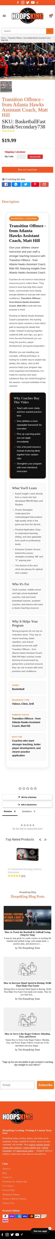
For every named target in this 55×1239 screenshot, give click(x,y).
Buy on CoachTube (27, 169)
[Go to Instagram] (23, 2)
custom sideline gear (31, 1148)
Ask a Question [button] (29, 804)
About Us (6, 1169)
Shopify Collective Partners (14, 1199)
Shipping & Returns (11, 1194)
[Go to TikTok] (37, 2)
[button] (41, 839)
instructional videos (24, 1151)
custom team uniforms (12, 1148)
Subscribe (45, 1085)
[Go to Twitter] (28, 2)
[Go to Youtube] (33, 2)
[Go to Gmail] (44, 184)
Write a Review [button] (28, 797)
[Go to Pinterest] (35, 184)
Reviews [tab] (8, 811)
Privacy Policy (8, 1190)
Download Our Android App (14, 1181)
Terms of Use (8, 1203)
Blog (4, 1173)
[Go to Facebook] (18, 2)
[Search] (49, 31)
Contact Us (7, 1177)
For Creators (7, 1186)
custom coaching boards (39, 1144)
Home (3, 38)
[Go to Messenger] (16, 184)
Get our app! (40, 1231)
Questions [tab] (27, 811)
